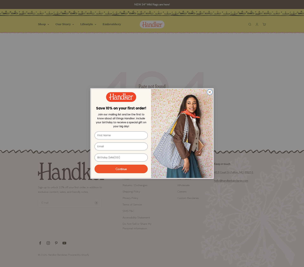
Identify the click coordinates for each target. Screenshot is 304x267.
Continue (121, 169)
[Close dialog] (209, 92)
